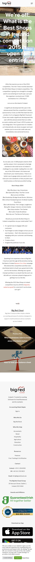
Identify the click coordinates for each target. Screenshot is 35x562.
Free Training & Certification (17, 458)
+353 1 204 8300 (20, 468)
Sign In (17, 411)
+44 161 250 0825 (19, 471)
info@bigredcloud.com (20, 476)
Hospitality (17, 437)
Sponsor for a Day (20, 263)
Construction (17, 445)
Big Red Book (17, 421)
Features (17, 455)
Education (17, 442)
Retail (17, 434)
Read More (25, 558)
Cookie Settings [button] (7, 557)
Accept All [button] (18, 557)
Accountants (17, 431)
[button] (32, 3)
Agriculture (17, 439)
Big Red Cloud (17, 310)
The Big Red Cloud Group (17, 481)
